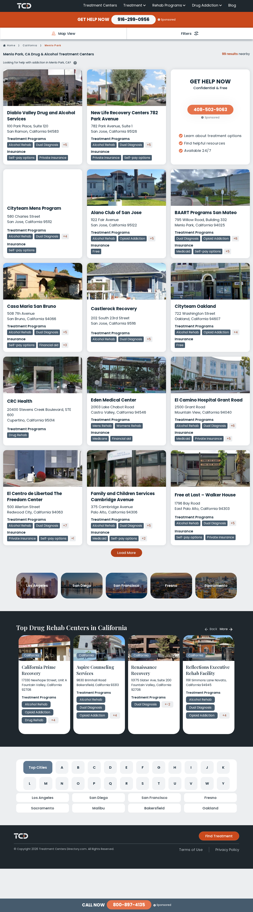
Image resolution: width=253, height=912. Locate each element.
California (30, 45)
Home (11, 45)
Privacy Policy (227, 849)
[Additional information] (75, 62)
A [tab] (62, 767)
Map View (66, 33)
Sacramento (42, 808)
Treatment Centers (100, 5)
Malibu (98, 808)
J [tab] (207, 767)
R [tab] (127, 783)
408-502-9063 (210, 110)
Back (213, 629)
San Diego (98, 797)
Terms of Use (191, 849)
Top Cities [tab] (38, 767)
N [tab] (62, 783)
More (224, 629)
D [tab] (110, 767)
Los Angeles (42, 797)
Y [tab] (223, 783)
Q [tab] (110, 783)
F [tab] (143, 767)
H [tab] (175, 767)
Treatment (132, 5)
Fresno (210, 797)
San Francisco (154, 797)
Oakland (210, 808)
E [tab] (126, 767)
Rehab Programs (167, 5)
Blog (232, 5)
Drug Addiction (205, 5)
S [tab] (143, 783)
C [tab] (94, 767)
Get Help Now (93, 20)
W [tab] (207, 783)
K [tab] (223, 767)
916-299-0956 (133, 19)
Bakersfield (154, 808)
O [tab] (78, 783)
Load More (126, 552)
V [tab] (191, 783)
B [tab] (78, 767)
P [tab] (94, 783)
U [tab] (175, 783)
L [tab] (29, 783)
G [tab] (158, 767)
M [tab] (45, 783)
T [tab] (159, 783)
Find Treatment (219, 836)
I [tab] (191, 767)
